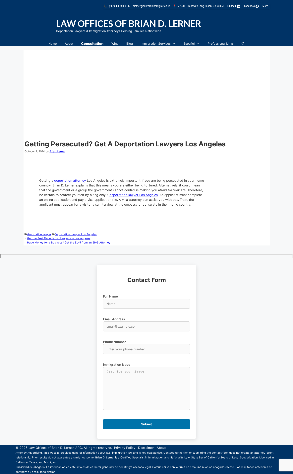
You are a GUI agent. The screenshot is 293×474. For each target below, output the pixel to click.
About (69, 43)
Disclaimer (146, 448)
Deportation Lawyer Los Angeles (76, 234)
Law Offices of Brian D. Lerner (128, 23)
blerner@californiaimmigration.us (151, 6)
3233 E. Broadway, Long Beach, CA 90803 (201, 6)
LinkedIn (232, 6)
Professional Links (221, 43)
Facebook (250, 6)
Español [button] (189, 43)
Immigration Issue (116, 365)
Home (52, 43)
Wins (114, 43)
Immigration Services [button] (156, 43)
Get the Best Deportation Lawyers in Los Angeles (58, 238)
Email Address (114, 319)
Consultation (92, 43)
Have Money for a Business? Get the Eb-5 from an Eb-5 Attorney (68, 242)
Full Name (110, 296)
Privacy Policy (124, 448)
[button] (243, 43)
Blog (129, 43)
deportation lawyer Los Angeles (133, 195)
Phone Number (114, 342)
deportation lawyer (39, 234)
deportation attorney (70, 180)
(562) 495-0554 (117, 6)
